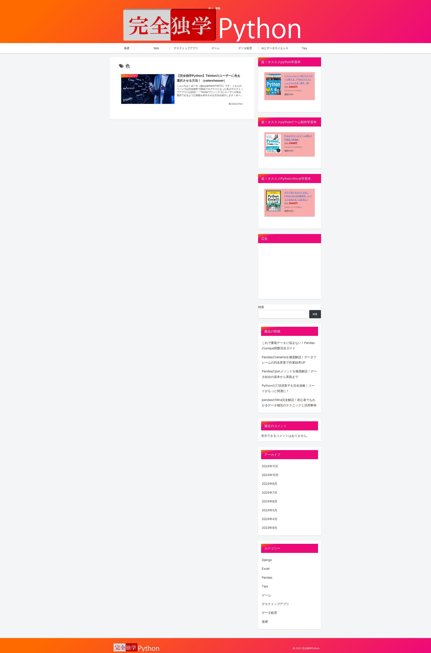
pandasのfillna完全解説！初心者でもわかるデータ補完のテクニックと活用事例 (289, 402)
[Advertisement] (289, 272)
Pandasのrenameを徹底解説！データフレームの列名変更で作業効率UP (289, 359)
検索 (261, 307)
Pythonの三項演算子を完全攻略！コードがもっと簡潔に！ (288, 388)
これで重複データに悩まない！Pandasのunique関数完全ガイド (288, 345)
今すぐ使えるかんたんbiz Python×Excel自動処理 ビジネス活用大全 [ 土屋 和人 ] (298, 196)
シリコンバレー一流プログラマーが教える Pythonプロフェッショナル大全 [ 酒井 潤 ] (298, 79)
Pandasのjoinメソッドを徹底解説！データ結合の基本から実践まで (289, 373)
